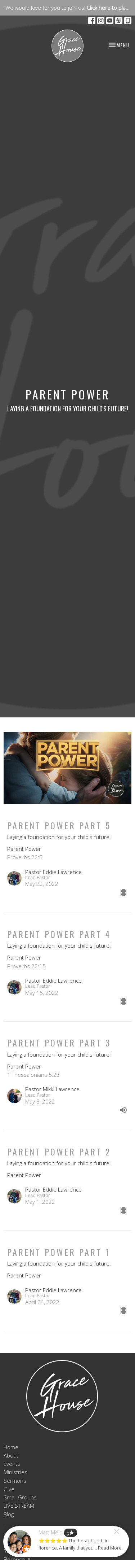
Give (9, 1489)
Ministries (15, 1472)
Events (12, 1463)
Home (11, 1447)
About (11, 1455)
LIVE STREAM (19, 1505)
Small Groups (20, 1497)
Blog (9, 1514)
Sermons (15, 1480)
